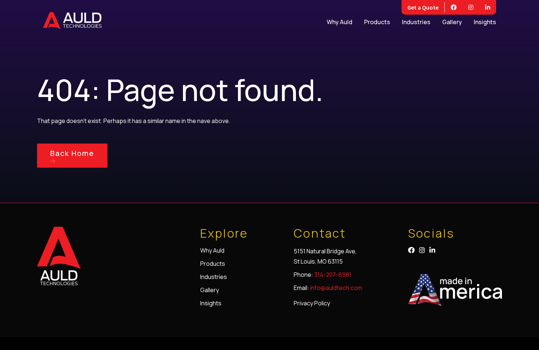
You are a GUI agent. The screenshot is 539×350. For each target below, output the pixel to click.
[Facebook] (453, 7)
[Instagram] (470, 7)
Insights (485, 22)
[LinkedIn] (487, 7)
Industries (416, 22)
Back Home (72, 153)
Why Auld (339, 22)
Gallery (452, 22)
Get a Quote (423, 7)
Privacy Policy (312, 303)
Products (377, 22)
